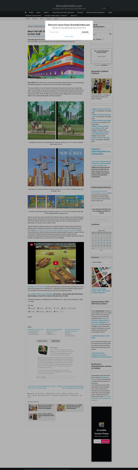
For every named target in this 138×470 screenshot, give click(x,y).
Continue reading (69, 36)
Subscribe (85, 32)
